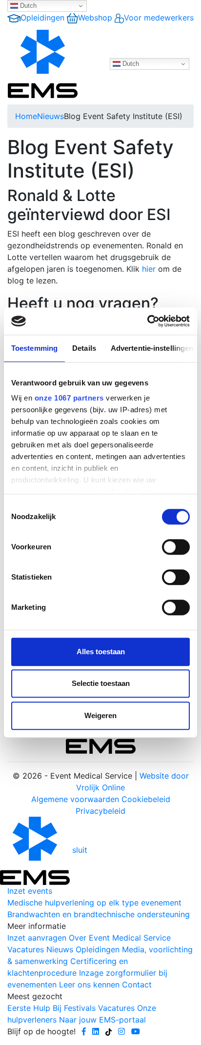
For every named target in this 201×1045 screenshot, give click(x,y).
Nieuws (50, 116)
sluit (79, 850)
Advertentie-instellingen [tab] (152, 348)
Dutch (27, 5)
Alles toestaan (101, 651)
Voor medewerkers (159, 17)
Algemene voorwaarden (75, 799)
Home (26, 116)
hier (149, 269)
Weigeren (100, 715)
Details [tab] (84, 348)
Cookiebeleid (145, 799)
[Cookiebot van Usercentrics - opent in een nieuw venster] (147, 321)
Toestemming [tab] (34, 348)
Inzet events (29, 891)
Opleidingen (42, 17)
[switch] (176, 547)
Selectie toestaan (101, 683)
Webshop (95, 17)
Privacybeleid (100, 811)
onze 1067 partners (69, 398)
